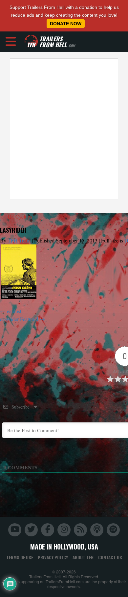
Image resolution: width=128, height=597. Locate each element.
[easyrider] (18, 271)
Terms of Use (19, 557)
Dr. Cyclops (16, 216)
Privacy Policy (53, 557)
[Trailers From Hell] (31, 41)
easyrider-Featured (19, 319)
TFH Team (19, 240)
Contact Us (110, 557)
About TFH (83, 557)
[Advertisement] (64, 129)
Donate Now (65, 23)
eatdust (14, 311)
